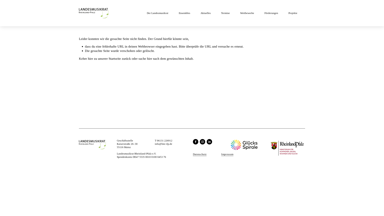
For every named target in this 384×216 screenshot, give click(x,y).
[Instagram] (202, 141)
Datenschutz (200, 154)
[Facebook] (195, 141)
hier (90, 58)
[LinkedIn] (209, 141)
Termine (225, 13)
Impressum (227, 154)
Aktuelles (206, 13)
